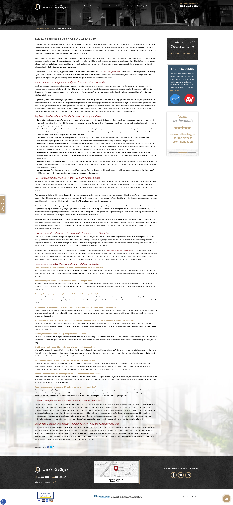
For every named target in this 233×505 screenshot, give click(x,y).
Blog (142, 6)
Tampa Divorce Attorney (42, 28)
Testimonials (120, 6)
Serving (111, 6)
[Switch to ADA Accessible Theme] (3, 502)
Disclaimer (196, 497)
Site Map (186, 497)
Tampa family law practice (112, 72)
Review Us (174, 5)
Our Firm (93, 6)
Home (86, 6)
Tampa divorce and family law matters (119, 250)
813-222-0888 (189, 5)
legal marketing (125, 497)
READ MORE (174, 90)
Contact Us (150, 6)
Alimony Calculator (133, 6)
